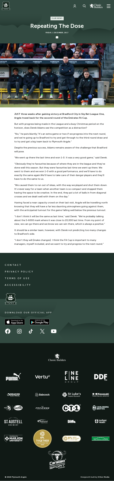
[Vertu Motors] (42, 376)
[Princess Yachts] (42, 408)
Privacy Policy (19, 271)
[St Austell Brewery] (13, 421)
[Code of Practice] (42, 438)
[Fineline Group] (71, 377)
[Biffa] (71, 421)
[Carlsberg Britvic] (100, 408)
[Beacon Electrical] (13, 395)
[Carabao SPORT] (57, 460)
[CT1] (71, 407)
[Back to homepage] (6, 6)
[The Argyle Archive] (100, 438)
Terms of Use (17, 278)
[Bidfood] (42, 421)
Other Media (103, 477)
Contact (13, 265)
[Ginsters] (13, 407)
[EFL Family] (71, 439)
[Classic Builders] (57, 358)
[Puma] (13, 377)
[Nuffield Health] (100, 421)
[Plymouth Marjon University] (13, 438)
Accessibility (18, 285)
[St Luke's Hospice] (71, 394)
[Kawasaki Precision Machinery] (100, 395)
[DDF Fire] (100, 377)
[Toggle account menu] (74, 6)
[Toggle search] (84, 6)
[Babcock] (42, 394)
